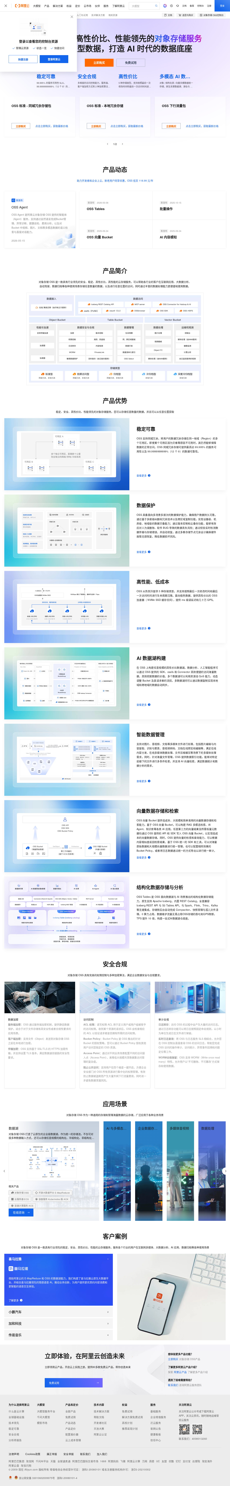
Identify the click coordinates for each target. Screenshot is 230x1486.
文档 (184, 5)
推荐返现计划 (130, 1428)
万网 (144, 1461)
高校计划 (127, 1423)
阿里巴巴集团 (16, 1461)
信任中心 (155, 1440)
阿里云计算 (133, 1461)
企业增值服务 (158, 1417)
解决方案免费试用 (132, 1417)
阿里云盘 (14, 1465)
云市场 (87, 6)
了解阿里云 (118, 6)
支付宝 (187, 1461)
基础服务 (155, 1411)
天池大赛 (99, 1428)
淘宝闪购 (26, 1465)
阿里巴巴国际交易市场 (85, 1461)
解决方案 (58, 6)
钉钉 (178, 1461)
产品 (46, 6)
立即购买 (99, 63)
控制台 (200, 5)
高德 (151, 1461)
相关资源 (113, 15)
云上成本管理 (73, 1440)
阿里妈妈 (113, 1461)
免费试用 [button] (131, 63)
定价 (77, 6)
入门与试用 (82, 15)
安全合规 (14, 1434)
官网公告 (155, 1428)
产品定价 (70, 1428)
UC (158, 1461)
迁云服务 (155, 1423)
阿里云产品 (180, 1372)
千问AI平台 (42, 1461)
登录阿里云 (54, 59)
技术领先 (14, 1423)
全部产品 (70, 1411)
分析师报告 (15, 1440)
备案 (192, 5)
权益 (69, 6)
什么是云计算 (16, 1411)
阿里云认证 (100, 1434)
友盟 (164, 1461)
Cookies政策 (32, 1454)
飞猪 (122, 1461)
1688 (103, 1461)
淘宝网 (30, 1461)
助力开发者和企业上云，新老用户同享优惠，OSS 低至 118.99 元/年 (115, 180)
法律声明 (14, 1454)
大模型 (37, 6)
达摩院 (196, 1461)
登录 (222, 5)
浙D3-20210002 (140, 1469)
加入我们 (102, 1454)
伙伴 (97, 6)
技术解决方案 (98, 15)
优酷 (171, 1461)
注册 (209, 5)
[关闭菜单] (6, 6)
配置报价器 (72, 1434)
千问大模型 (43, 1417)
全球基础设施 (16, 1417)
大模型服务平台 (46, 1411)
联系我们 (173, 1385)
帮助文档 (99, 1417)
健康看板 (155, 1434)
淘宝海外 (207, 1461)
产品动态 (70, 1423)
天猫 (53, 1461)
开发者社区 (100, 1423)
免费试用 (70, 1417)
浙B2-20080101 (91, 1469)
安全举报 (68, 1454)
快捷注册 (23, 59)
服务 (106, 6)
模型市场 (42, 1423)
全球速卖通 (64, 1461)
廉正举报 (52, 1454)
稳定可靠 (14, 1428)
